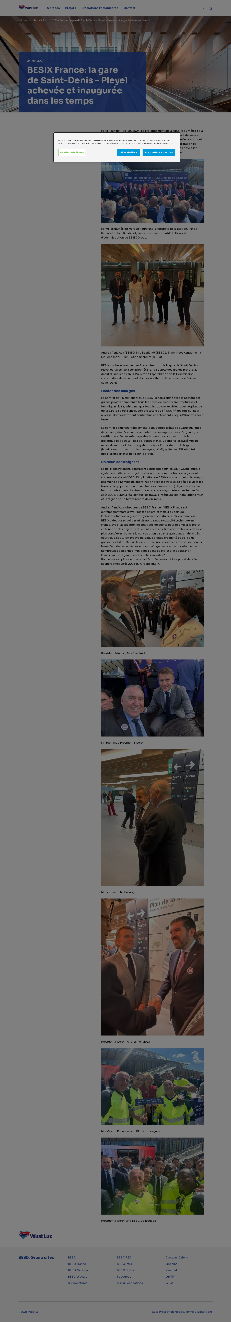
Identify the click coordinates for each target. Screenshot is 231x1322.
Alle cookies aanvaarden (158, 152)
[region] (116, 147)
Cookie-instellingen (72, 152)
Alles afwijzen (128, 152)
